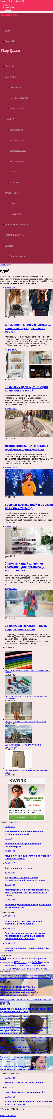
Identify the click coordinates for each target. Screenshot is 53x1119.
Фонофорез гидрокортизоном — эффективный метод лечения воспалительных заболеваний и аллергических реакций (19, 991)
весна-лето (20, 958)
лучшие (20, 962)
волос (27, 958)
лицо (11, 962)
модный (3, 965)
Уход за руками (17, 161)
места (36, 962)
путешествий (5, 969)
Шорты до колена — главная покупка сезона (25, 722)
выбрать (38, 958)
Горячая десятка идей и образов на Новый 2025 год (29, 506)
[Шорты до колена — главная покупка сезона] (18, 719)
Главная (4, 265)
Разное (9, 246)
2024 (3, 958)
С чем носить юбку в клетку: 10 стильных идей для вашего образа (28, 328)
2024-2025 (11, 958)
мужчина (11, 965)
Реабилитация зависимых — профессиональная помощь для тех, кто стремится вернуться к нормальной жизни (25, 1050)
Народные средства (19, 98)
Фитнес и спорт (17, 108)
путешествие (39, 965)
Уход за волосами (18, 151)
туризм (31, 968)
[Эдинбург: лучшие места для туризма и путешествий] (18, 743)
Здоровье (10, 77)
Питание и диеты (14, 235)
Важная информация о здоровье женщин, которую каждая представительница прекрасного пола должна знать (24, 1030)
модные (45, 962)
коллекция (5, 962)
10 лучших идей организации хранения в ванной (26, 388)
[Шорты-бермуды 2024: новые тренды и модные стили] (18, 768)
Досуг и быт (11, 193)
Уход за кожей (16, 140)
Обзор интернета (17, 256)
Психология (15, 87)
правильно (21, 965)
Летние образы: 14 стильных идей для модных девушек (26, 447)
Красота (9, 119)
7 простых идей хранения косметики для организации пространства (25, 567)
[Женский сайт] (8, 18)
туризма (41, 968)
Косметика (14, 182)
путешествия (18, 968)
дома (45, 958)
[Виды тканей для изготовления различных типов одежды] (18, 668)
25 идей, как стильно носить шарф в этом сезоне (26, 627)
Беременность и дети (17, 224)
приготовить (29, 965)
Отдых (13, 203)
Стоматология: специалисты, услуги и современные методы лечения (22, 1067)
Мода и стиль (16, 214)
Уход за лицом (16, 130)
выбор (31, 958)
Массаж (13, 172)
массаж (29, 962)
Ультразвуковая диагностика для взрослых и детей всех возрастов (25, 1010)
